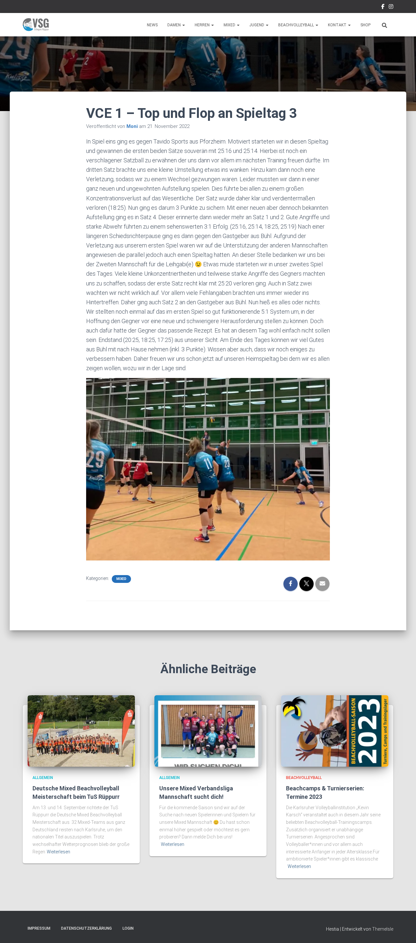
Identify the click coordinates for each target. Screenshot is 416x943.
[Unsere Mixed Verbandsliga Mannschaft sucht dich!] (208, 730)
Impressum (39, 928)
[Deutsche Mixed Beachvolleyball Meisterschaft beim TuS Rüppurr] (81, 730)
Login (128, 928)
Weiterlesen (58, 851)
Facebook (382, 7)
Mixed (230, 25)
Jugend (257, 25)
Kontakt (337, 25)
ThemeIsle (382, 929)
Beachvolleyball (296, 25)
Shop (365, 25)
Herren (203, 25)
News (152, 25)
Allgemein (42, 777)
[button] (183, 25)
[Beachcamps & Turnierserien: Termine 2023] (334, 730)
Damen (174, 25)
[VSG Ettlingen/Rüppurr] (36, 25)
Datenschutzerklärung (86, 928)
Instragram (391, 7)
